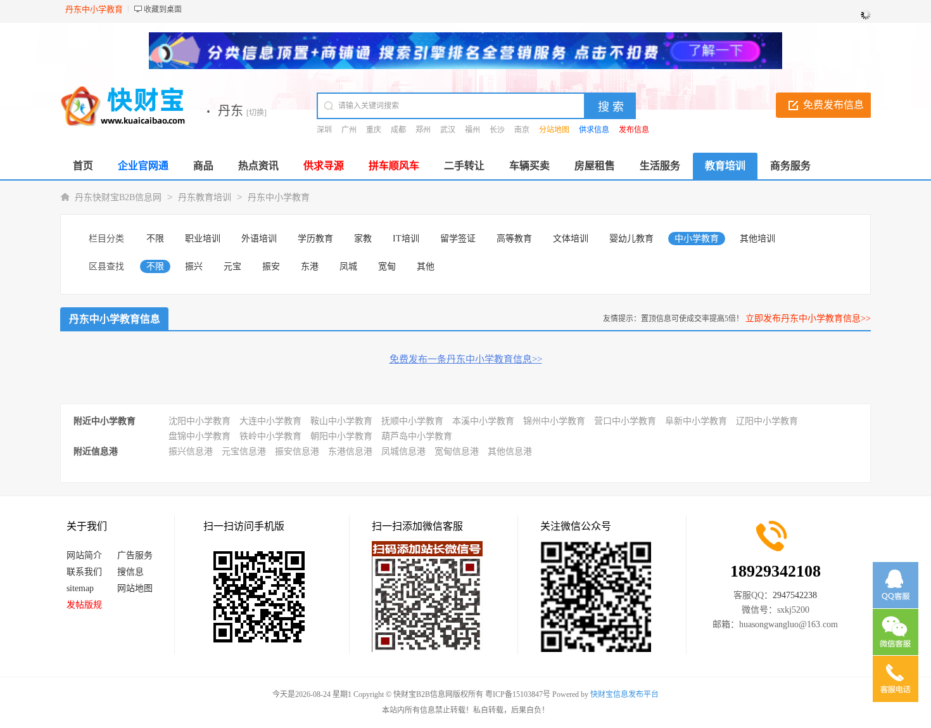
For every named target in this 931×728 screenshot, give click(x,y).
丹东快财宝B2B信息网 (118, 197)
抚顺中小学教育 (412, 421)
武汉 (447, 129)
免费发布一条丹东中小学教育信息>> (466, 359)
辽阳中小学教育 (767, 421)
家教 (363, 238)
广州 (349, 129)
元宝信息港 (244, 451)
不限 (155, 238)
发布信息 (634, 129)
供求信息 (594, 129)
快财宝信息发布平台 (624, 694)
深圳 (324, 129)
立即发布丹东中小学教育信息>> (808, 318)
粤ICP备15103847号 (517, 694)
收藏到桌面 (163, 9)
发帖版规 (84, 605)
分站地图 (554, 129)
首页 (83, 165)
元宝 (232, 266)
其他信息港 (510, 451)
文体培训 (570, 238)
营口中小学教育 (625, 421)
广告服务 (135, 555)
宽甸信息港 (456, 451)
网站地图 (135, 588)
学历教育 (315, 238)
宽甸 (387, 266)
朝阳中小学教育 (341, 436)
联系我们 (84, 572)
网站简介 (84, 555)
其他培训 (757, 238)
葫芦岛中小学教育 (416, 436)
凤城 (348, 266)
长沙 (497, 129)
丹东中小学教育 (279, 197)
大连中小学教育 (270, 421)
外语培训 (259, 238)
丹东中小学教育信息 (114, 319)
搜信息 (130, 572)
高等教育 (514, 238)
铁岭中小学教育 (270, 436)
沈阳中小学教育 (199, 421)
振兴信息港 (190, 451)
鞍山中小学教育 (341, 421)
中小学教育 (696, 238)
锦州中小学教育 (554, 421)
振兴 (194, 266)
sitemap (80, 588)
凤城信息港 (403, 451)
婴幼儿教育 (631, 238)
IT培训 (406, 238)
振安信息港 (297, 451)
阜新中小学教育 (696, 421)
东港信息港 (350, 451)
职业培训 (202, 238)
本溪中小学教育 (483, 421)
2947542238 (795, 595)
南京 (521, 129)
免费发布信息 (833, 104)
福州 (472, 129)
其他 (425, 266)
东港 (310, 266)
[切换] (256, 112)
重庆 (373, 129)
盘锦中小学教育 (199, 436)
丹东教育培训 (204, 197)
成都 (398, 129)
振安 (271, 266)
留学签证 (458, 238)
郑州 (423, 129)
